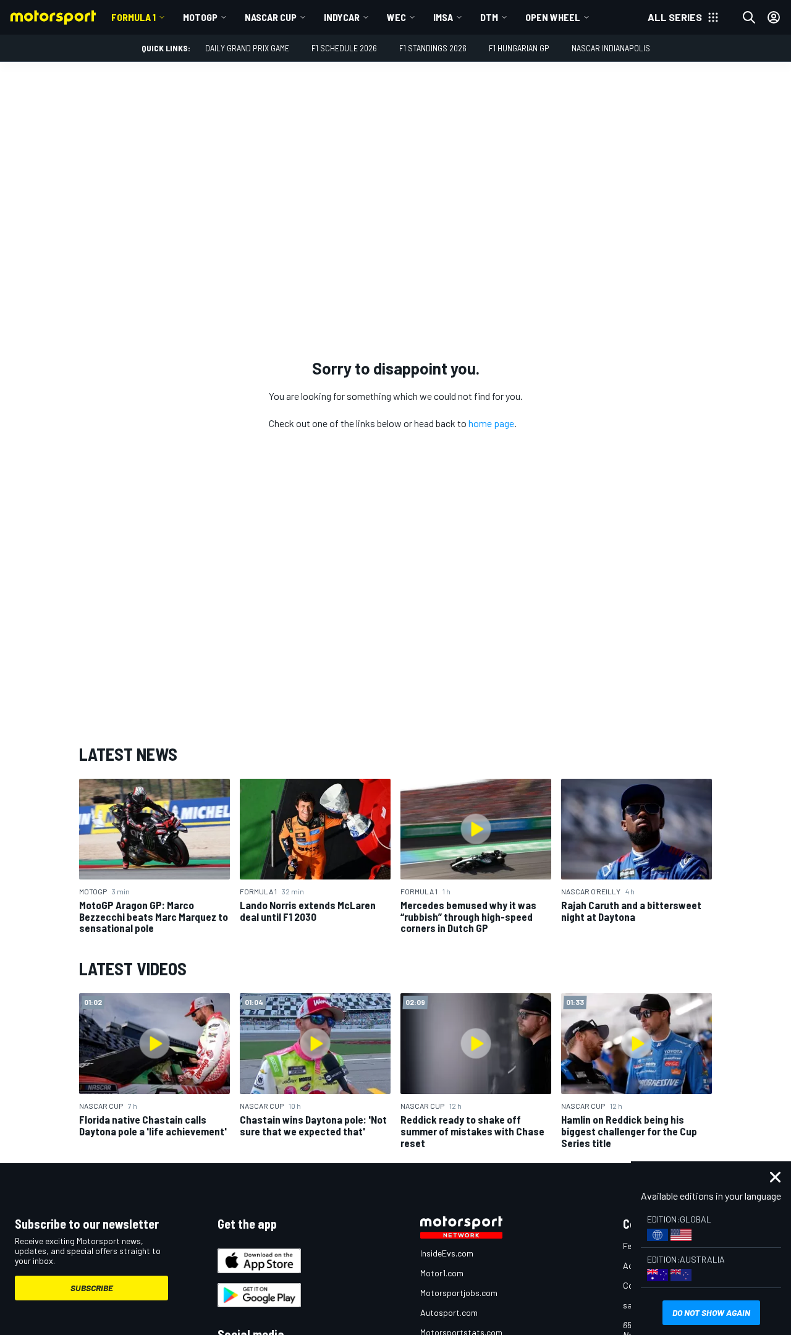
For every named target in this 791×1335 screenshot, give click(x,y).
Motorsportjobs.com (458, 1292)
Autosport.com (449, 1312)
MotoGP (200, 17)
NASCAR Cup (271, 17)
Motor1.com (441, 1273)
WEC (396, 17)
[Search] (749, 17)
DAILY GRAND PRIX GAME (247, 48)
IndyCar (342, 17)
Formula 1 (133, 17)
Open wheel (552, 17)
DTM (489, 17)
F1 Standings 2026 (433, 48)
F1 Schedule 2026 (344, 48)
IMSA (443, 17)
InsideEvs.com (446, 1253)
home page (491, 423)
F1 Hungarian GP (519, 48)
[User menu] (773, 17)
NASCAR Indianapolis (611, 48)
